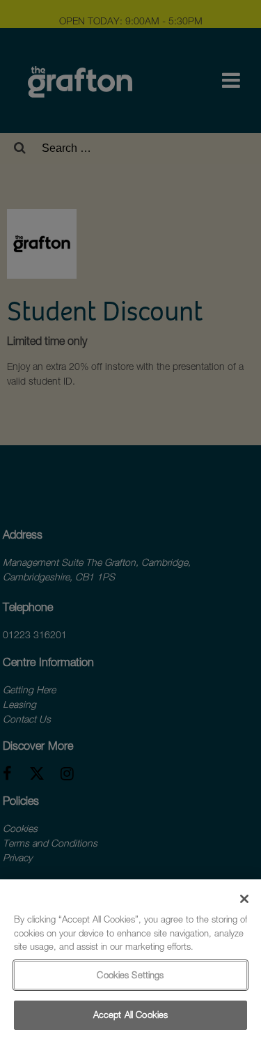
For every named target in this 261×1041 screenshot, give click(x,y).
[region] (130, 960)
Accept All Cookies (130, 1014)
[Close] (244, 899)
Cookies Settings (130, 974)
